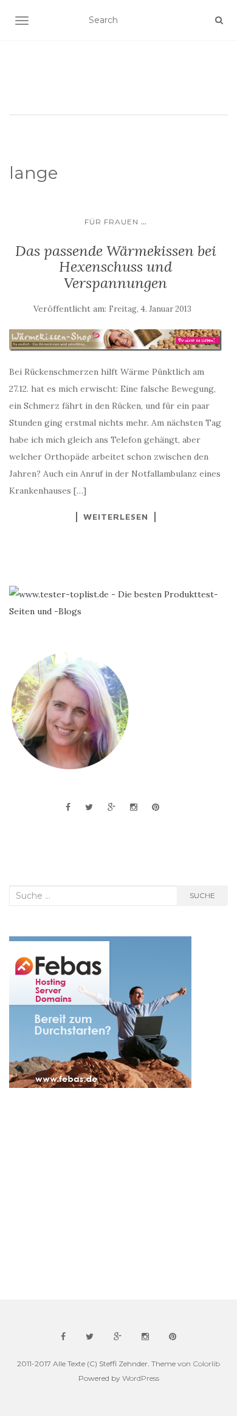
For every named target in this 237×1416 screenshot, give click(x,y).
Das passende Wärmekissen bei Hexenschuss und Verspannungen (115, 266)
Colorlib (206, 1363)
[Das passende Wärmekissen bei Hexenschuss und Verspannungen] (115, 340)
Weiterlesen (115, 517)
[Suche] (219, 20)
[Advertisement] (100, 1194)
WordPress (140, 1378)
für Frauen (111, 221)
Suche (202, 895)
